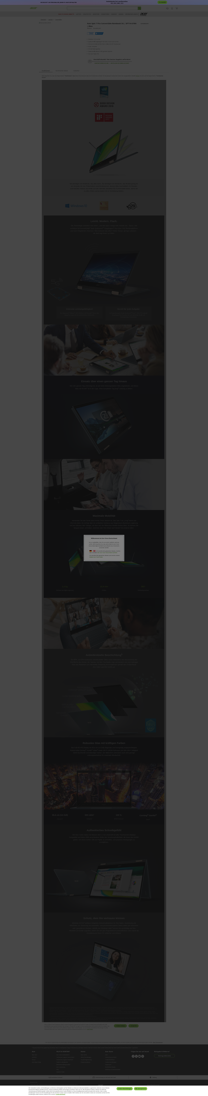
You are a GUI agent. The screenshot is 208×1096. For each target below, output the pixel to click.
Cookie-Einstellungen (125, 1089)
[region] (104, 1091)
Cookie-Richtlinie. (60, 1094)
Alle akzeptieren (140, 1089)
